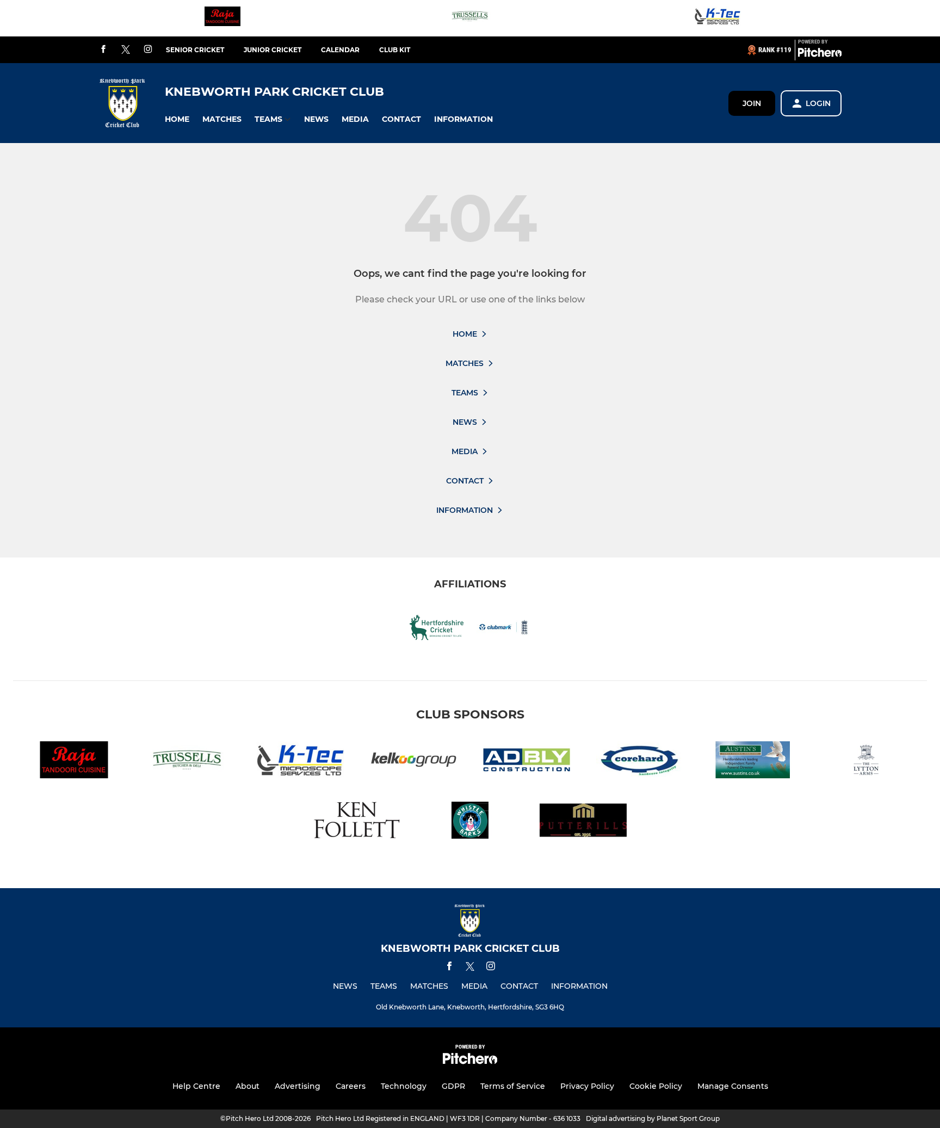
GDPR (453, 1086)
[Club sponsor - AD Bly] (526, 761)
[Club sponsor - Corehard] (639, 761)
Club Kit (394, 50)
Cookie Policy (655, 1086)
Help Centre (196, 1086)
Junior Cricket (272, 50)
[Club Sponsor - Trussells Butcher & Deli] (470, 18)
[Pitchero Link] (820, 54)
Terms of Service (512, 1086)
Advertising (297, 1086)
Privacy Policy (587, 1086)
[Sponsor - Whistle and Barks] (470, 822)
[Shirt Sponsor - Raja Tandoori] (222, 18)
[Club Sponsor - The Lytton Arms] (866, 761)
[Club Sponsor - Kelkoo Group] (413, 761)
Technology (403, 1086)
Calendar (340, 50)
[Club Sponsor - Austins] (752, 761)
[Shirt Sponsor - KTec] (717, 18)
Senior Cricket (195, 50)
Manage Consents (732, 1086)
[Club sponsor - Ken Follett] (356, 822)
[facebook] (103, 50)
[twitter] (125, 50)
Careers (351, 1086)
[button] (177, 119)
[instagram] (148, 50)
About (247, 1086)
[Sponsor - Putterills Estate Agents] (583, 822)
